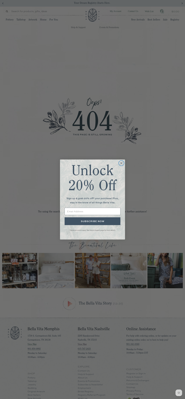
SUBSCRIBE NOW (92, 221)
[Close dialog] (121, 163)
